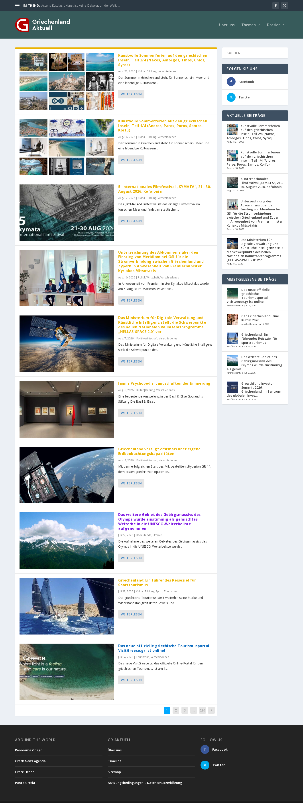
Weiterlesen (131, 94)
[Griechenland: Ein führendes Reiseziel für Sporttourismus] (67, 606)
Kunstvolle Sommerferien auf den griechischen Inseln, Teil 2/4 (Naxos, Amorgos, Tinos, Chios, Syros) (162, 60)
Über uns (227, 25)
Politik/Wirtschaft (148, 277)
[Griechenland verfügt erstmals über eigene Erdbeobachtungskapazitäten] (67, 475)
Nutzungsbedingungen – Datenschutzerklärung (145, 783)
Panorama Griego (28, 750)
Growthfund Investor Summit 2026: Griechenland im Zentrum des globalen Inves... (254, 389)
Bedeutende (144, 535)
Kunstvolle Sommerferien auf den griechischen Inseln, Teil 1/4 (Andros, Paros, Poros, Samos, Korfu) (162, 126)
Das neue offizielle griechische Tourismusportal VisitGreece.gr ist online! (163, 648)
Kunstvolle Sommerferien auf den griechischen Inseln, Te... (83, 5)
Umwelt (157, 535)
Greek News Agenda (30, 761)
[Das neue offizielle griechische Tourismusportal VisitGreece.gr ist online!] (67, 672)
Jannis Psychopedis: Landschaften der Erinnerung (164, 383)
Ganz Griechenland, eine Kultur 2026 (260, 318)
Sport (159, 591)
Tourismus (170, 591)
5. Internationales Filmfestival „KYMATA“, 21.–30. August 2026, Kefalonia (164, 189)
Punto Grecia (25, 783)
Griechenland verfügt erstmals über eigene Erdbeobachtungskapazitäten (159, 451)
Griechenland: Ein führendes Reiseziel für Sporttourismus (157, 582)
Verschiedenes (167, 71)
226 (202, 710)
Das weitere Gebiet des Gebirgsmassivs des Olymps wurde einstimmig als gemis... (254, 363)
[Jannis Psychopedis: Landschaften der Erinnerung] (67, 409)
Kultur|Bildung (147, 71)
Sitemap (114, 772)
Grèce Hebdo (25, 772)
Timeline (114, 761)
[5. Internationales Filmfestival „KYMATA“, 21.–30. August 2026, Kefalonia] (67, 212)
